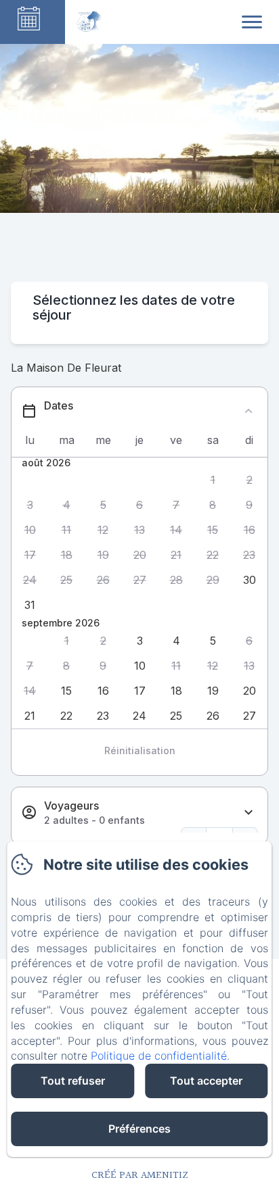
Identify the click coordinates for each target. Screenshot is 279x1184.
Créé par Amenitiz (139, 1175)
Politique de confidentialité (159, 1055)
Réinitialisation (139, 750)
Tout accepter (206, 1080)
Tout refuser (73, 1080)
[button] (212, 480)
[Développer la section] (248, 812)
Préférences (139, 1128)
